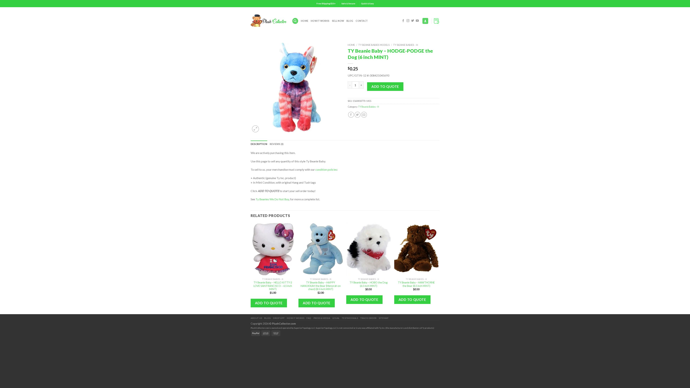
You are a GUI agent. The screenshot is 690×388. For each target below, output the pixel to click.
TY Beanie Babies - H (405, 44)
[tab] (259, 144)
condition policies (326, 169)
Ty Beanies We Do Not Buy (272, 199)
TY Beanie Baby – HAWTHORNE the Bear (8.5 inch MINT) (416, 284)
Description (259, 144)
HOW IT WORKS (320, 20)
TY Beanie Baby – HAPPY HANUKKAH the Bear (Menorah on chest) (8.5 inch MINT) (321, 286)
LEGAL (336, 318)
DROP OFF (279, 318)
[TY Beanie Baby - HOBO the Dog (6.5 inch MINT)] (368, 249)
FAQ (309, 318)
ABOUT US (256, 318)
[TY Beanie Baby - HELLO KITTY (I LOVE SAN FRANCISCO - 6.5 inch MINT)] (273, 249)
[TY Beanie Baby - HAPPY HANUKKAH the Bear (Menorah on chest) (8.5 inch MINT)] (320, 249)
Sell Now (338, 20)
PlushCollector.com (284, 323)
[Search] (295, 21)
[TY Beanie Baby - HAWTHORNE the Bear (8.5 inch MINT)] (416, 249)
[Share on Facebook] (351, 115)
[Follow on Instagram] (407, 20)
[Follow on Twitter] (412, 20)
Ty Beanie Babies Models (374, 44)
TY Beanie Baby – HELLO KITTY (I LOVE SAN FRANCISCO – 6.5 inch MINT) (273, 286)
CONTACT (362, 20)
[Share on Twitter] (357, 115)
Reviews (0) (277, 144)
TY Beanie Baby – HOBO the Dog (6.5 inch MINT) (368, 284)
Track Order (368, 318)
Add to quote (385, 86)
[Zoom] (255, 128)
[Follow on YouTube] (417, 20)
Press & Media (322, 318)
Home (304, 20)
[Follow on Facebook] (403, 20)
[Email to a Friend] (364, 115)
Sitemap (383, 318)
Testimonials (350, 318)
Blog (349, 20)
